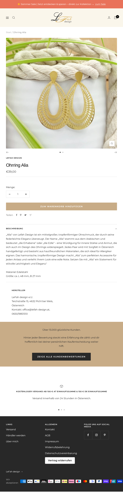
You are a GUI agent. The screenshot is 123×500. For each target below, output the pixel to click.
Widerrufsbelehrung (57, 447)
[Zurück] (7, 152)
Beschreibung (14, 228)
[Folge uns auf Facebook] (88, 435)
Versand (11, 429)
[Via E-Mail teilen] (30, 215)
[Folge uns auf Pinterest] (104, 435)
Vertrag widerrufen (60, 460)
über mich (12, 441)
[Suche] (13, 17)
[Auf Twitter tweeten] (25, 215)
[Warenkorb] (115, 17)
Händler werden (16, 435)
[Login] (109, 17)
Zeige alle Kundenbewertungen (61, 356)
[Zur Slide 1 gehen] (60, 152)
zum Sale (100, 4)
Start (8, 32)
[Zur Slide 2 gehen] (62, 152)
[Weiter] (115, 152)
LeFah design (14, 158)
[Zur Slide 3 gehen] (64, 409)
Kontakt (50, 429)
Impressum (52, 441)
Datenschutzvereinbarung (61, 453)
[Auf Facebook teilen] (16, 215)
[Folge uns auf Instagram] (96, 435)
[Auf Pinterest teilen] (20, 215)
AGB (47, 435)
